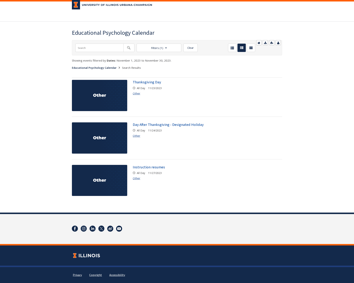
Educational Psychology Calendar (94, 68)
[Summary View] (241, 48)
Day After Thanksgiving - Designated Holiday (168, 124)
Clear (190, 48)
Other (136, 93)
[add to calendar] (265, 42)
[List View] (232, 48)
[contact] (278, 42)
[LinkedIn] (92, 229)
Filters (150, 47)
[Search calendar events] (128, 48)
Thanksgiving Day (147, 82)
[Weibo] (110, 229)
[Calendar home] (258, 42)
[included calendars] (271, 42)
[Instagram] (84, 229)
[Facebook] (75, 229)
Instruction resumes (149, 167)
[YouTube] (119, 229)
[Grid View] (251, 48)
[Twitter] (101, 229)
